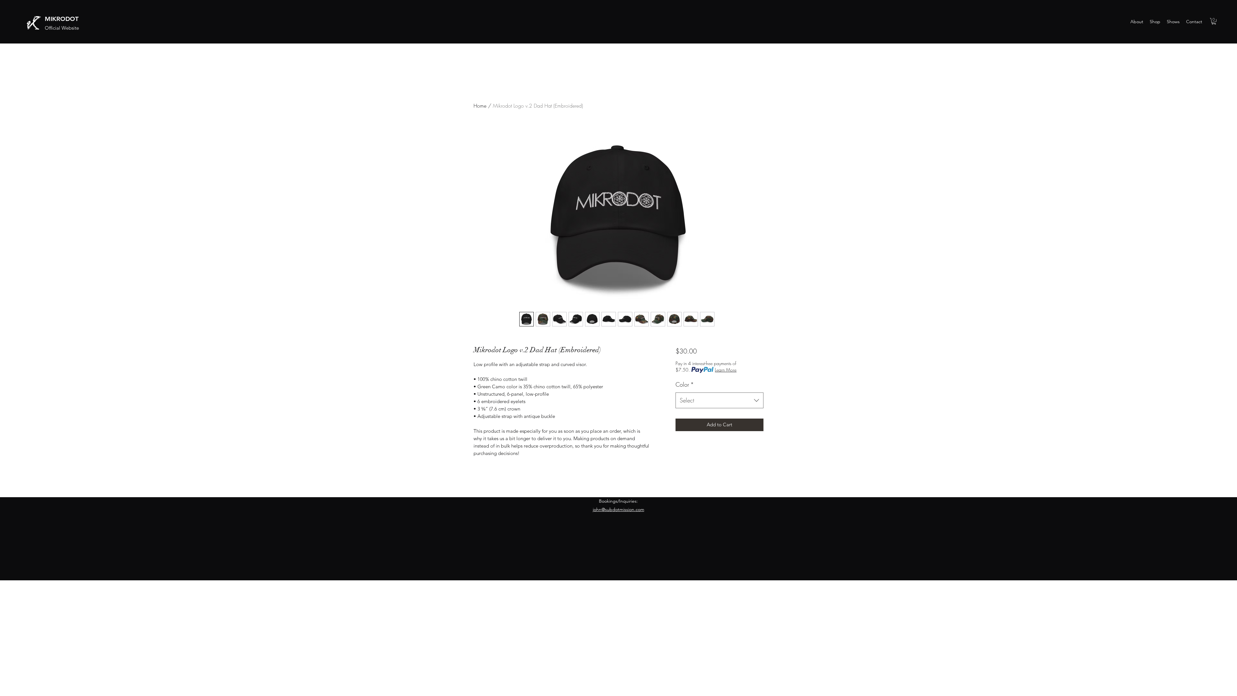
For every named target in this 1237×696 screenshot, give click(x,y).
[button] (1214, 21)
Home (480, 105)
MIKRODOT (62, 19)
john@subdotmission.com (618, 509)
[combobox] (719, 400)
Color (685, 384)
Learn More (725, 370)
